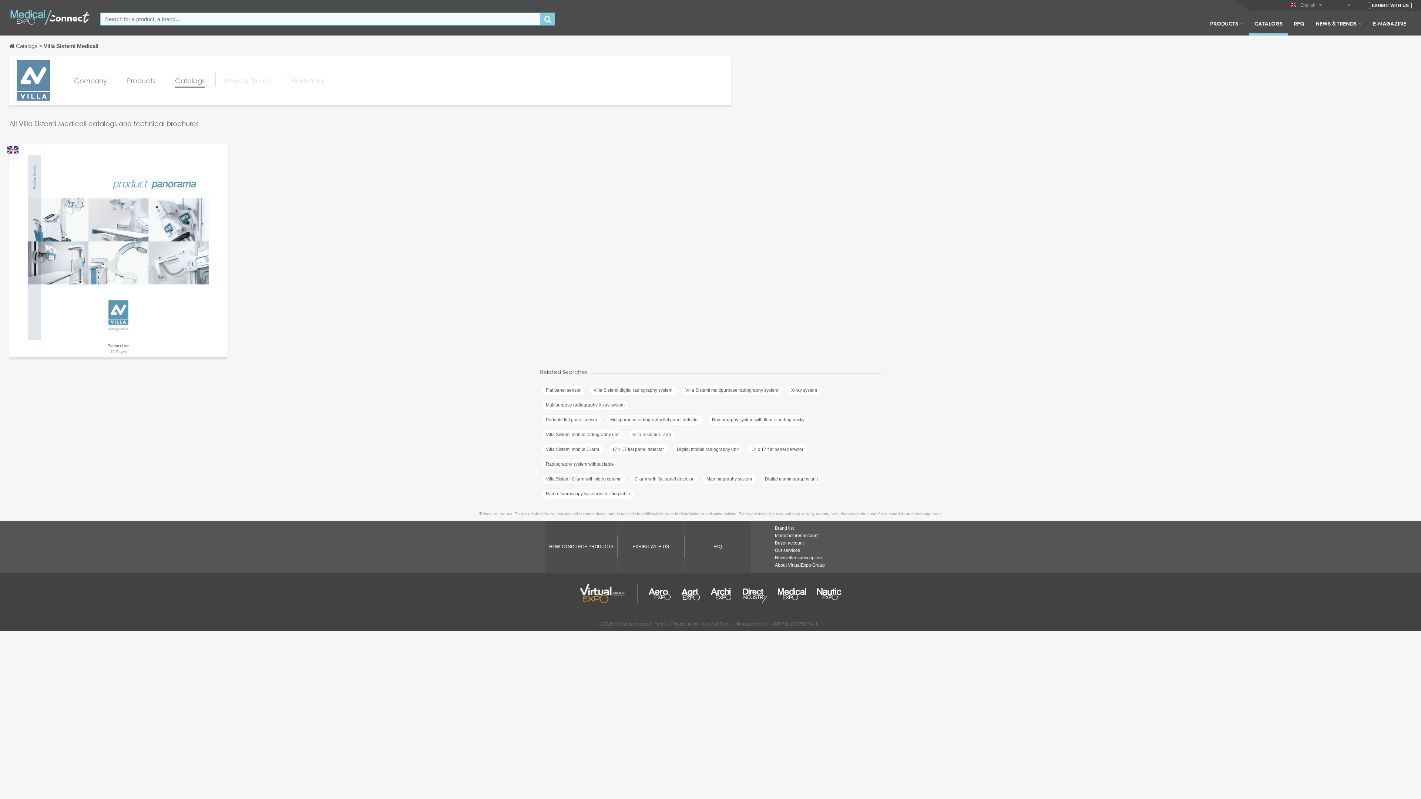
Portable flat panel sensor (571, 419)
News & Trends (1336, 23)
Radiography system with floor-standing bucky (758, 419)
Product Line (119, 346)
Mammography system (729, 479)
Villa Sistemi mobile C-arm (572, 449)
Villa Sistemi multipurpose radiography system (731, 390)
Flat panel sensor (563, 390)
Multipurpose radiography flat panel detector (654, 419)
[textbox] (320, 19)
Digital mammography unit (791, 479)
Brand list (784, 528)
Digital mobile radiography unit (708, 449)
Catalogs (1268, 23)
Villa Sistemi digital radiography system (633, 390)
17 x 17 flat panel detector (638, 449)
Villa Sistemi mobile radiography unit (582, 434)
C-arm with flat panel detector (664, 479)
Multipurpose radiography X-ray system (585, 405)
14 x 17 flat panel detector (777, 449)
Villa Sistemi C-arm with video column (584, 479)
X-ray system (804, 390)
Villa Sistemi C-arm (651, 434)
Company (90, 81)
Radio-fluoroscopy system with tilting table (588, 493)
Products (1224, 23)
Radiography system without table (580, 464)
